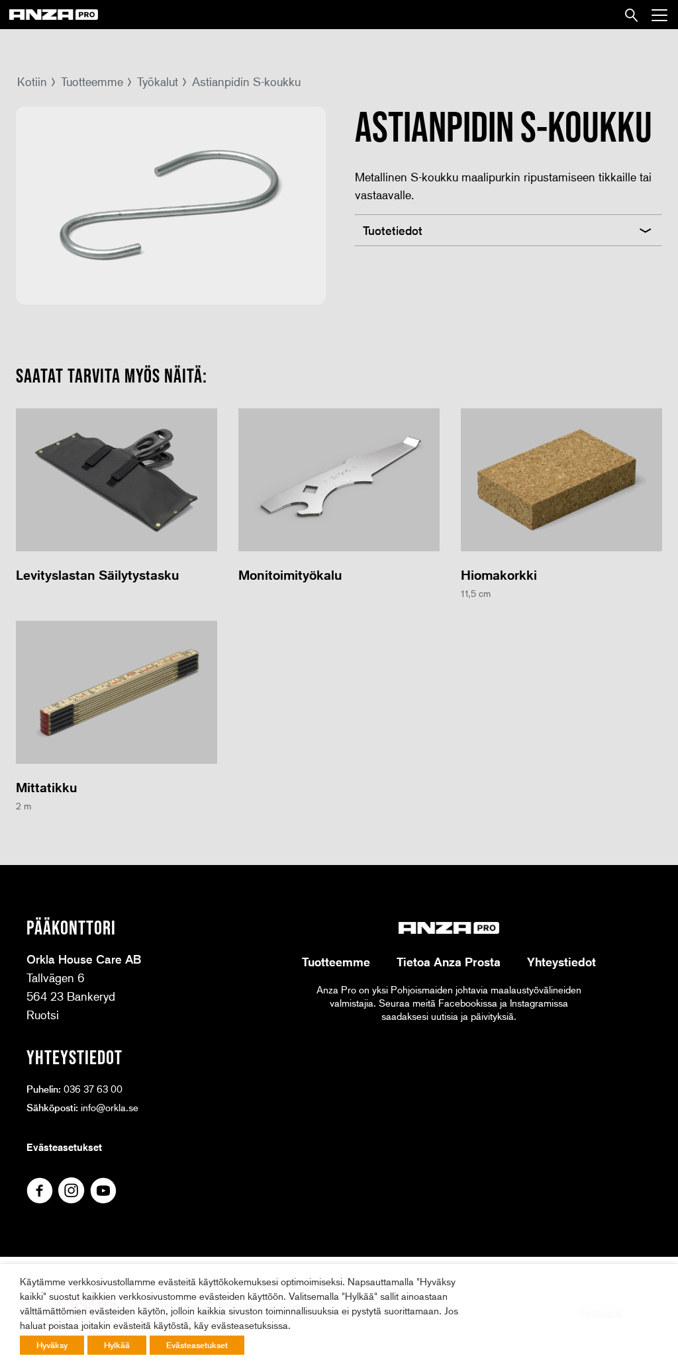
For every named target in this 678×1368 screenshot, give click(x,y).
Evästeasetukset (64, 1147)
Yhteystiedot (561, 961)
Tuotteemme (92, 81)
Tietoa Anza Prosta (449, 961)
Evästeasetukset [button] (197, 1345)
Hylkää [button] (117, 1345)
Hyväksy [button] (52, 1345)
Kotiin (32, 81)
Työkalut (157, 81)
